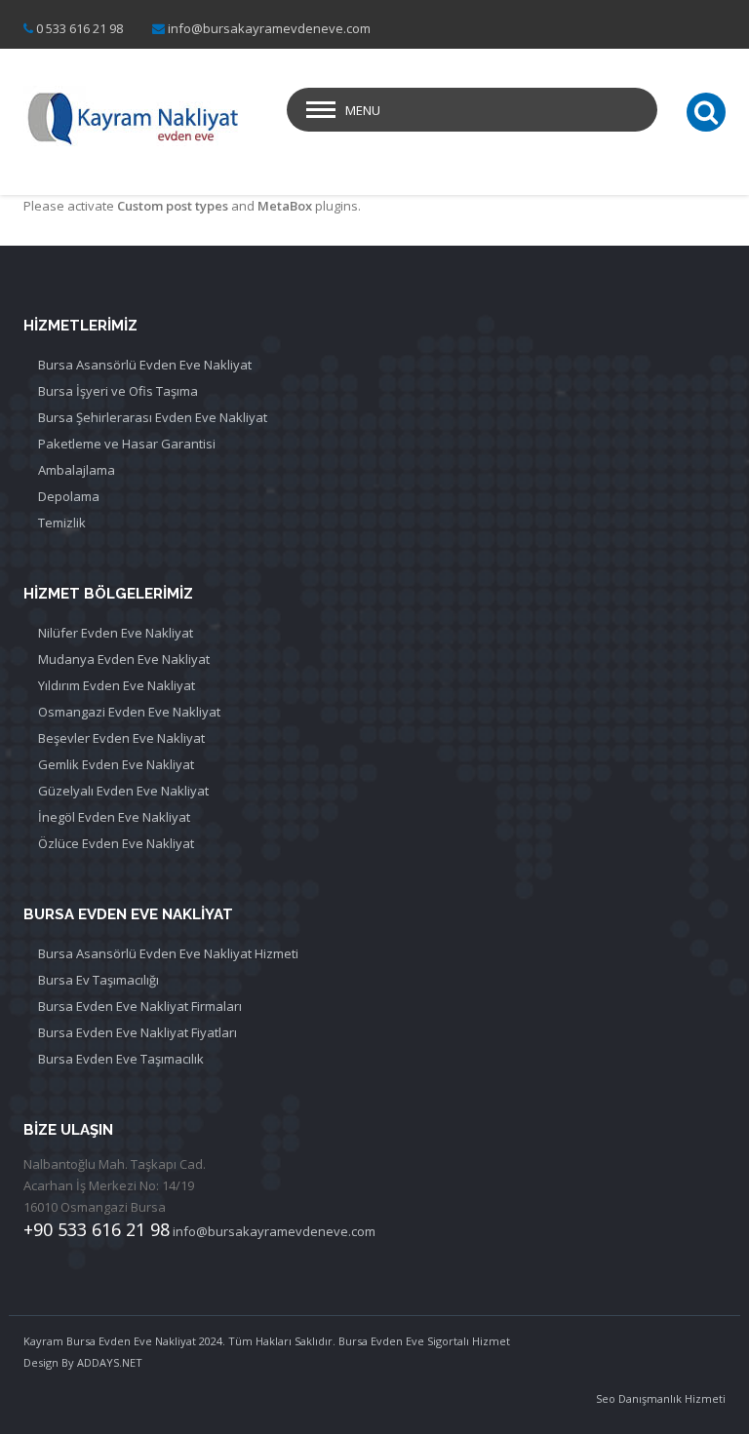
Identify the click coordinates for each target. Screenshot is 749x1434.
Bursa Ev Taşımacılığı (98, 979)
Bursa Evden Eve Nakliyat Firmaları (140, 1006)
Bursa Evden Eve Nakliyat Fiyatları (137, 1032)
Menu (362, 110)
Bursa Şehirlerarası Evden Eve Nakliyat (152, 417)
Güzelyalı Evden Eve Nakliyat (123, 790)
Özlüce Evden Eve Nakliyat (116, 843)
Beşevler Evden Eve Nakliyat (121, 738)
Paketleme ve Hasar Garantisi (127, 443)
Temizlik (62, 522)
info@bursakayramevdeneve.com (269, 28)
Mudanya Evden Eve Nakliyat (124, 659)
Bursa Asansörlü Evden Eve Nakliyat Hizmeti (168, 953)
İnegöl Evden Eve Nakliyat (114, 817)
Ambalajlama (76, 470)
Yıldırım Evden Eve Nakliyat (116, 685)
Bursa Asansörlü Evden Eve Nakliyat (145, 364)
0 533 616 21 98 (79, 28)
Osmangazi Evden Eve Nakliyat (129, 711)
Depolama (68, 496)
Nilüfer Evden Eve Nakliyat (115, 632)
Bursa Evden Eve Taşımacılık (121, 1058)
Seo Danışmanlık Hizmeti (661, 1398)
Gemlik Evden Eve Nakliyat (116, 764)
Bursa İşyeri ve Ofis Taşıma (118, 391)
